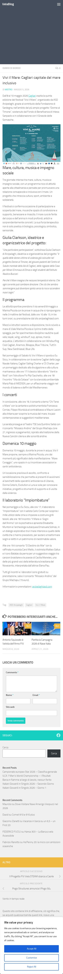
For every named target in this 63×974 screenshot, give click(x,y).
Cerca (5, 747)
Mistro (8, 89)
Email (36, 695)
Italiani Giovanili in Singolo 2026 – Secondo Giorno (28, 783)
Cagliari (32, 95)
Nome (9, 695)
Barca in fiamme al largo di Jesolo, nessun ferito (27, 779)
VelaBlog (8, 4)
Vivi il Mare (40, 605)
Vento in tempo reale (14, 898)
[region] (31, 945)
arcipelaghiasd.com (42, 586)
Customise (31, 957)
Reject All (31, 966)
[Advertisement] (31, 33)
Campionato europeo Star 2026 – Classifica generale (30, 771)
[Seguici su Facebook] (58, 735)
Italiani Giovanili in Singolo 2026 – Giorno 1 (24, 787)
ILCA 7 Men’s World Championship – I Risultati (27, 775)
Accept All (31, 948)
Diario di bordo (11, 68)
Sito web (10, 707)
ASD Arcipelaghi (16, 605)
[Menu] (59, 4)
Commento (12, 672)
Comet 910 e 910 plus (23, 814)
